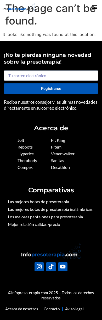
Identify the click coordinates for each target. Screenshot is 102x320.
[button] (94, 7)
